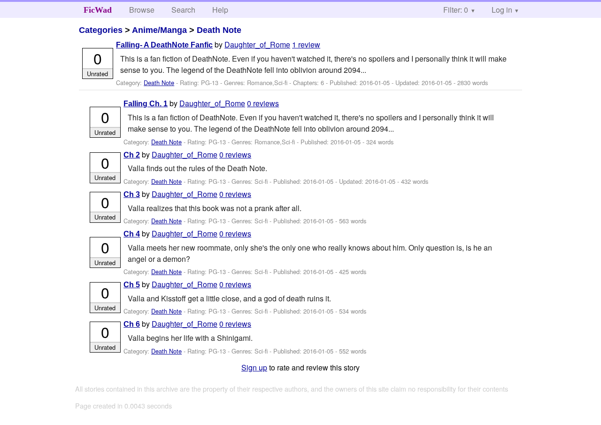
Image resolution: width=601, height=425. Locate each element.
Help (220, 9)
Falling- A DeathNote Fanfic (164, 45)
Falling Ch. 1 (145, 104)
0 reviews (263, 103)
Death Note (219, 30)
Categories (101, 30)
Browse (141, 9)
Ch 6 (131, 324)
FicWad (98, 10)
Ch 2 (131, 155)
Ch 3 (131, 194)
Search (183, 9)
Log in (502, 9)
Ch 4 (131, 234)
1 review (306, 44)
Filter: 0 (455, 9)
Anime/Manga (159, 30)
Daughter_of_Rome (257, 44)
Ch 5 (131, 285)
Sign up (254, 367)
